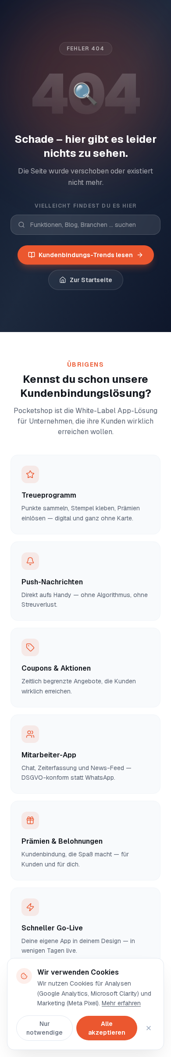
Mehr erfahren (121, 1003)
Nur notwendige (44, 1028)
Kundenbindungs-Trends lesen (86, 255)
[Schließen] (148, 1028)
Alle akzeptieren (106, 1028)
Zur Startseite (91, 280)
